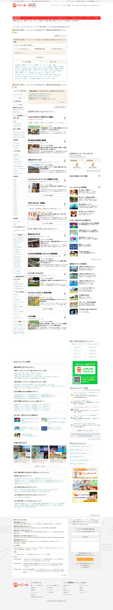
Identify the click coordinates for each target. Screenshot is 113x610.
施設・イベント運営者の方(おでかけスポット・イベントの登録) (35, 554)
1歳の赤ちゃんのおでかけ (93, 344)
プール (26, 72)
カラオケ (31, 76)
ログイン (98, 1)
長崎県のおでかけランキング (37, 480)
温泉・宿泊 (46, 491)
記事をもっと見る (40, 466)
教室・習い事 (48, 74)
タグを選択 (19, 104)
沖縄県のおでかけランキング (21, 483)
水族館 (54, 65)
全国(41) (17, 45)
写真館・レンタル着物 (29, 78)
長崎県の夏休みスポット (48, 395)
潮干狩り (30, 68)
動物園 (36, 65)
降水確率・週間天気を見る (94, 170)
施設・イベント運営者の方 (37, 585)
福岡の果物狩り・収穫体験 (20, 543)
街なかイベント (16, 313)
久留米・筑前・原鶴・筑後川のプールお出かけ (26, 376)
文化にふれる (53, 489)
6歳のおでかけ (77, 353)
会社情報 (81, 590)
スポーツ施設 (44, 70)
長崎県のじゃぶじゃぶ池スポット (23, 406)
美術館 (17, 70)
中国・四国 (67, 20)
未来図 (80, 587)
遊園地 (23, 65)
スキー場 (52, 72)
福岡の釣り (40, 523)
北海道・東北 (16, 20)
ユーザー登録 (17, 554)
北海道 (20, 20)
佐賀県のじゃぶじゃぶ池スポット (41, 404)
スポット (16, 18)
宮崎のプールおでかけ (58, 386)
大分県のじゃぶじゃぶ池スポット (23, 408)
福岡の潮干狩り (46, 541)
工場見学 (51, 68)
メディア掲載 (50, 592)
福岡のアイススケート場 (36, 541)
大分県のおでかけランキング (21, 482)
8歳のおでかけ (77, 357)
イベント (24, 18)
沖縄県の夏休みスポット (35, 398)
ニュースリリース (35, 592)
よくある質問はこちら (85, 565)
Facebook (33, 594)
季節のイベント (16, 308)
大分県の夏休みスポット (34, 396)
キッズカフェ (48, 76)
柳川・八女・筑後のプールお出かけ (49, 376)
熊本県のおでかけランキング (53, 480)
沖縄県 (90, 436)
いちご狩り (18, 68)
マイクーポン (71, 1)
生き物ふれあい (16, 299)
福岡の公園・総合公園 (58, 531)
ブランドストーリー (83, 585)
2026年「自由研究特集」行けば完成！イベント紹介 (19, 332)
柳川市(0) (21, 52)
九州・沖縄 (74, 20)
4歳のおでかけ (77, 350)
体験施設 (56, 68)
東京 (28, 20)
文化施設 (22, 70)
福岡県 (78, 434)
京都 (60, 20)
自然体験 (15, 294)
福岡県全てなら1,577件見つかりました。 (39, 97)
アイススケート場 (19, 74)
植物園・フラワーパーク (21, 66)
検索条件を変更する (60, 107)
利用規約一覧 (34, 587)
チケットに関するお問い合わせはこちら (85, 563)
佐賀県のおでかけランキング (21, 480)
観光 (59, 74)
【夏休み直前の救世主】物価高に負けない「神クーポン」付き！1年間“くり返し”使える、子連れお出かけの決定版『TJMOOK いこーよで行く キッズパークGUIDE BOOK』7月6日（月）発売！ (43, 565)
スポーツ (15, 297)
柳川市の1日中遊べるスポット (78, 456)
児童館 (17, 72)
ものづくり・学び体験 (18, 311)
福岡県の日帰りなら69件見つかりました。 (40, 95)
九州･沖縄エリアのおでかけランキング (24, 478)
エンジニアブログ (67, 594)
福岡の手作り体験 (26, 527)
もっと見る (63, 575)
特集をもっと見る (96, 259)
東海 (40, 20)
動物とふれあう (86, 5)
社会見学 (45, 68)
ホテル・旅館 (45, 72)
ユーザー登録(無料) (90, 1)
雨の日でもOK (79, 5)
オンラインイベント (37, 18)
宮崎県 (80, 436)
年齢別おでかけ (62, 18)
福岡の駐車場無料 (39, 531)
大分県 (96, 434)
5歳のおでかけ (93, 350)
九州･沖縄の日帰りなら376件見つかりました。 (41, 93)
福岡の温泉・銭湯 (18, 541)
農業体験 (24, 68)
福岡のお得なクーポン (19, 531)
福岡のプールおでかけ (35, 384)
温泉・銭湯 (38, 72)
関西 (54, 20)
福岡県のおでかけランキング (43, 478)
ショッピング (40, 74)
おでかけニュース (76, 18)
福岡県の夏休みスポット (20, 395)
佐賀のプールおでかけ (48, 384)
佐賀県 (83, 434)
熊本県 (92, 434)
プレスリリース (82, 592)
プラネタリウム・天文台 (21, 76)
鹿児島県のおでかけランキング (54, 482)
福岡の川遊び (17, 533)
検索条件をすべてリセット (61, 35)
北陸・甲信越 (49, 20)
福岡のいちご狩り (54, 541)
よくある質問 (50, 587)
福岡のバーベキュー (32, 523)
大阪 (57, 20)
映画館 (59, 70)
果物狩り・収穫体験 (58, 66)
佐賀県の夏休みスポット (34, 395)
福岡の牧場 (46, 523)
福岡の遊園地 (17, 523)
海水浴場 (31, 72)
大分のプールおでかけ (45, 386)
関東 (25, 20)
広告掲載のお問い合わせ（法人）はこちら (85, 555)
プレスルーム (50, 590)
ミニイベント (16, 316)
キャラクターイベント (18, 318)
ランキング (51, 18)
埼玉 (36, 20)
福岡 (78, 20)
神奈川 (30, 20)
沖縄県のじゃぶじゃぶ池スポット (42, 409)
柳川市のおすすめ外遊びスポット (78, 463)
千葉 (34, 20)
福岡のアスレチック (48, 531)
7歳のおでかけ (93, 353)
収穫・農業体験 (27, 491)
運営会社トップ (66, 585)
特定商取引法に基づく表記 (37, 597)
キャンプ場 (32, 66)
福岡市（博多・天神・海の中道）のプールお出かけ (27, 375)
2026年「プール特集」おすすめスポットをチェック (19, 329)
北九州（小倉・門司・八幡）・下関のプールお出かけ (28, 373)
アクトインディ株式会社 (80, 582)
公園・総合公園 (53, 70)
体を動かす (35, 491)
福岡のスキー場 (26, 541)
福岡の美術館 (54, 537)
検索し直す (62, 102)
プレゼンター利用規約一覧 (53, 585)
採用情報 (65, 592)
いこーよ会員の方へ (85, 567)
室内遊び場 (18, 65)
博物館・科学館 (38, 68)
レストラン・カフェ (30, 74)
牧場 (50, 65)
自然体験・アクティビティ (43, 78)
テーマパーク (30, 65)
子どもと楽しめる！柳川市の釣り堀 (79, 460)
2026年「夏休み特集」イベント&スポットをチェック (19, 325)
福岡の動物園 (24, 523)
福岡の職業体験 (52, 527)
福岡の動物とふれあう (36, 527)
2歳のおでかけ (77, 347)
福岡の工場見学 (17, 527)
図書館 (21, 72)
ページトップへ (95, 515)
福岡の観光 (58, 523)
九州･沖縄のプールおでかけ (21, 384)
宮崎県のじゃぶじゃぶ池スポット (41, 408)
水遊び (41, 491)
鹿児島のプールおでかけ (20, 388)
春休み (73, 5)
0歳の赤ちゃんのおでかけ (77, 344)
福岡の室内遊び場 (29, 537)
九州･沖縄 (73, 434)
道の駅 (55, 74)
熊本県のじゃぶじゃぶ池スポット (41, 406)
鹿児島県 (85, 436)
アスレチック (35, 70)
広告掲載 (33, 590)
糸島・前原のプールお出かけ (21, 378)
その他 (52, 78)
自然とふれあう (18, 491)
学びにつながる (45, 489)
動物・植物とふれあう (34, 489)
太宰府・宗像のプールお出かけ (38, 378)
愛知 (43, 20)
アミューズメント (39, 76)
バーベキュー (39, 66)
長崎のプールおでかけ (20, 386)
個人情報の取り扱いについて (85, 553)
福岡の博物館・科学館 (45, 537)
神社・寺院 (28, 70)
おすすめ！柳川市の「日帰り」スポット (80, 446)
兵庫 (62, 20)
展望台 (62, 68)
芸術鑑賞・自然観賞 (17, 306)
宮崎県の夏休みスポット (48, 396)
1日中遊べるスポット (96, 5)
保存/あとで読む (80, 1)
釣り (45, 66)
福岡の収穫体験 (45, 527)
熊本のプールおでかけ (32, 386)
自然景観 (49, 66)
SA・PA (55, 76)
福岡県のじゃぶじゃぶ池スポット (23, 404)
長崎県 (87, 434)
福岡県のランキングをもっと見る (85, 430)
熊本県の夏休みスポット (20, 396)
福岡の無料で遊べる (29, 531)
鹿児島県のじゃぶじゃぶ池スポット (23, 409)
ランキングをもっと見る (94, 439)
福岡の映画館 (37, 537)
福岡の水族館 (61, 537)
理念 (64, 587)
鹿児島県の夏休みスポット (21, 398)
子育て (88, 18)
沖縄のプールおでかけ (34, 388)
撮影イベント (16, 304)
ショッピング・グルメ (18, 301)
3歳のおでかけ (93, 347)
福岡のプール (52, 523)
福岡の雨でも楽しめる (19, 537)
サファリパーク (43, 65)
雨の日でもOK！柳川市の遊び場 (78, 453)
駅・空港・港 (18, 78)
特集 (96, 18)
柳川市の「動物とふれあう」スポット (80, 450)
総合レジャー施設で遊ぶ (20, 489)
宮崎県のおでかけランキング (37, 482)
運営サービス (66, 590)
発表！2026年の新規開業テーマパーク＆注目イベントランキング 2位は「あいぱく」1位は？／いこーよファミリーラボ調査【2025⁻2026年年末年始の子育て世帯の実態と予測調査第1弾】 (43, 571)
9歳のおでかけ (93, 357)
